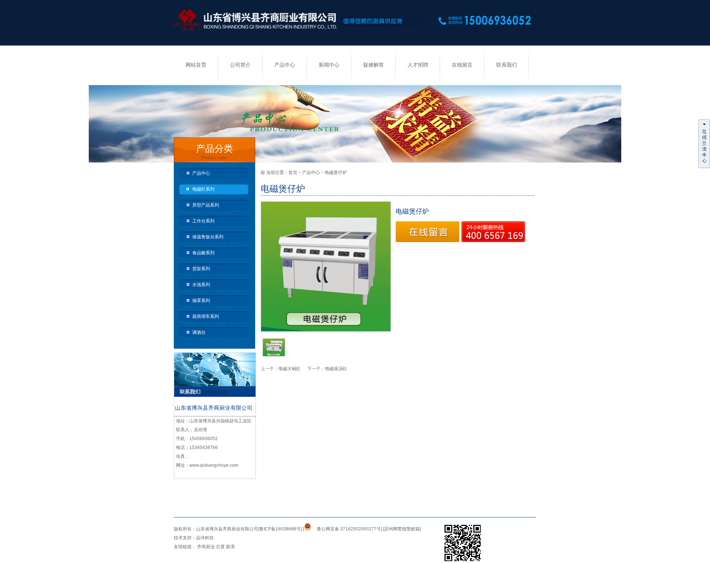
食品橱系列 (203, 252)
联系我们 (506, 65)
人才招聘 (418, 65)
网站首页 (196, 65)
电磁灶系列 (203, 189)
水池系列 (201, 284)
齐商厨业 (206, 546)
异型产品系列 (205, 205)
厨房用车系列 (205, 316)
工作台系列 (203, 221)
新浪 (230, 546)
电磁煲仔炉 (336, 172)
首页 (292, 172)
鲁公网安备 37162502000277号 (349, 529)
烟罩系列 (201, 300)
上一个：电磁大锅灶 (284, 368)
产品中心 (284, 65)
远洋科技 (205, 537)
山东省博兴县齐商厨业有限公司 (227, 529)
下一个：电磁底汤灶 (327, 368)
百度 (220, 546)
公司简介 (240, 65)
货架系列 (201, 268)
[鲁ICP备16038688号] (280, 529)
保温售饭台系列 (207, 236)
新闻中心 (329, 65)
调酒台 (199, 332)
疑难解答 (373, 65)
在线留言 (462, 65)
